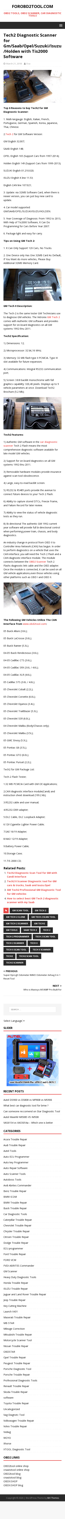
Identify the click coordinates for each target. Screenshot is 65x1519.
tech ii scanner (42, 949)
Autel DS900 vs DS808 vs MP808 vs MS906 (27, 1099)
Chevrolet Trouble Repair (17, 1225)
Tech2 (9, 956)
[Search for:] (32, 1009)
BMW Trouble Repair (15, 1202)
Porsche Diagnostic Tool (17, 1369)
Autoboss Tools (12, 1179)
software (8, 1397)
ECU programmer (13, 1248)
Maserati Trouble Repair (17, 1317)
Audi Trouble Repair (14, 1145)
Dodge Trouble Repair (15, 1242)
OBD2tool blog (11, 1473)
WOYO (7, 1437)
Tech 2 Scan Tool (45, 936)
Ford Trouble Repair (14, 1254)
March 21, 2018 (14, 63)
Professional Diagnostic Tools (20, 1380)
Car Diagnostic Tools (15, 1214)
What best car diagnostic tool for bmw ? (25, 1105)
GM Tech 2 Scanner (17, 923)
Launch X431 (10, 1311)
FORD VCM (9, 1260)
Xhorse (7, 1443)
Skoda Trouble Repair (15, 1392)
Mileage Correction (14, 1328)
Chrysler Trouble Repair (16, 1231)
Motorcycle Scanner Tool (17, 1340)
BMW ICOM (10, 1196)
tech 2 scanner (15, 943)
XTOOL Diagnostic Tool (16, 1449)
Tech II (34, 943)
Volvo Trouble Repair (15, 1426)
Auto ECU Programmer (16, 1156)
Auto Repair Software (15, 1168)
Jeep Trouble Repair (14, 1300)
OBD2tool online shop (16, 1466)
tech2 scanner (14, 962)
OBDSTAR (9, 1351)
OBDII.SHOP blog (13, 1485)
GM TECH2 (39, 923)
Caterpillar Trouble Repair (17, 1219)
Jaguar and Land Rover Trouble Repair (24, 1294)
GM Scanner (10, 1271)
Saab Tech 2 (30, 930)
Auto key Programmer (15, 1162)
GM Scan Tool (20, 910)
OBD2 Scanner (37, 561)
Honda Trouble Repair (15, 1282)
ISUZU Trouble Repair (15, 1288)
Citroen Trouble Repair (16, 1237)
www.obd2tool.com (34, 623)
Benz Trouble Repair (14, 1191)
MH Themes (53, 1497)
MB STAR (8, 1323)
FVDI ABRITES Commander (18, 1265)
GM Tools (11, 930)
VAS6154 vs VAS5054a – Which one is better (28, 1122)
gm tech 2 (40, 910)
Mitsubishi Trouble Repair (17, 1334)
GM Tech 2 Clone (15, 917)
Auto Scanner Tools (14, 1174)
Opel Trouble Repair (14, 1357)
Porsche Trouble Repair (16, 1374)
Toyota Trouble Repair (16, 1403)
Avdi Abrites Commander (17, 1185)
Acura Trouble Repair (15, 1139)
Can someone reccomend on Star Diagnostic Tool (31, 1111)
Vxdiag (7, 1432)
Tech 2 (9, 134)
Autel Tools (9, 1150)
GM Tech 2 (53, 317)
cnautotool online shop (16, 1469)
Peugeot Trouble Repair (16, 1363)
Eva (28, 63)
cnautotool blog (12, 1477)
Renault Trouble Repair (16, 1386)
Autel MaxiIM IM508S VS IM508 (21, 1117)
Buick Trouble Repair (15, 1208)
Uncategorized (11, 1409)
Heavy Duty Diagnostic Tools (19, 1277)
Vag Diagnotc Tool (13, 1414)
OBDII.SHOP (10, 1481)
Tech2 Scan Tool (29, 956)
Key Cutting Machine (15, 1305)
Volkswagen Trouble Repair (18, 1420)
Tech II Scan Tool (16, 949)
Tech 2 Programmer (17, 936)
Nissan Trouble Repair (15, 1346)
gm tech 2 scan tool (43, 917)
